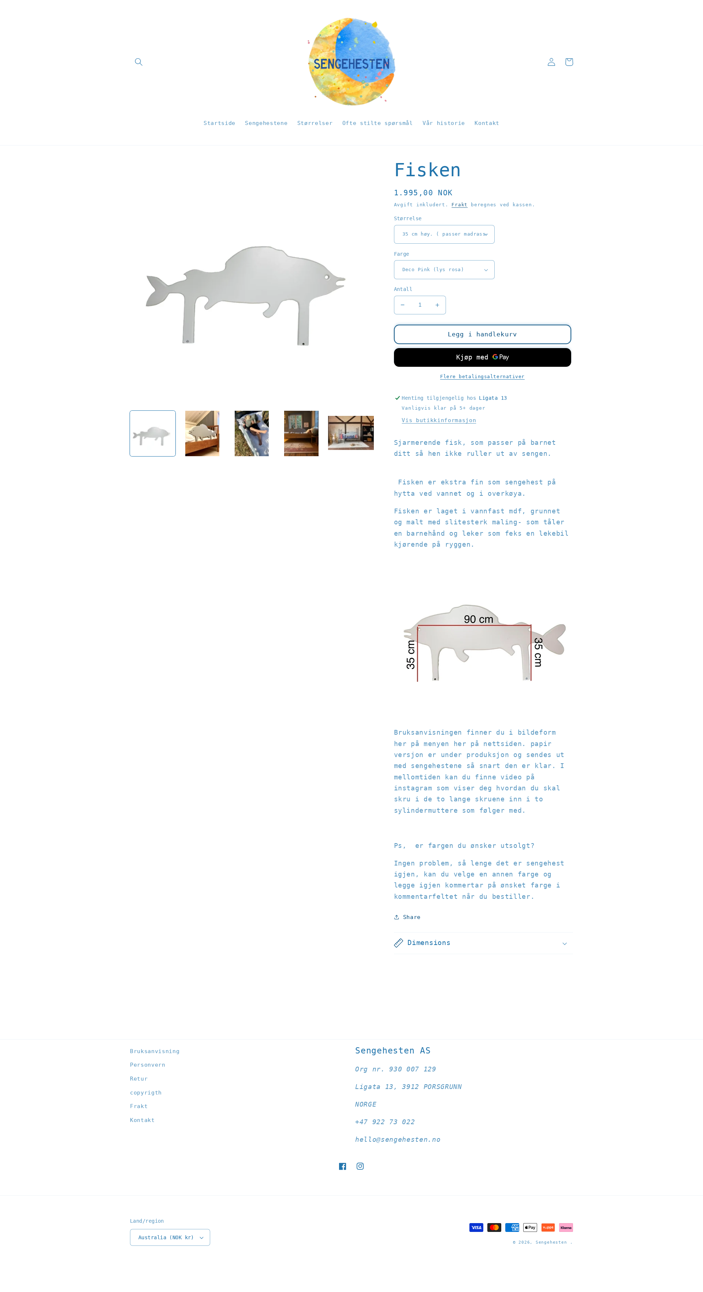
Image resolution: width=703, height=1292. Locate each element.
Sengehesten (551, 1242)
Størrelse (408, 218)
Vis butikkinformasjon (439, 420)
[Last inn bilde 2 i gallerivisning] (202, 433)
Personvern (147, 1065)
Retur (139, 1078)
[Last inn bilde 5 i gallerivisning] (350, 433)
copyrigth (146, 1092)
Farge (401, 254)
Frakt (459, 204)
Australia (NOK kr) (166, 1237)
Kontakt (142, 1120)
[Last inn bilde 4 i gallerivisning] (301, 433)
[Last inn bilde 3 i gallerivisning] (252, 433)
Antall (403, 289)
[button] (139, 62)
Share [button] (412, 917)
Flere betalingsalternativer (482, 376)
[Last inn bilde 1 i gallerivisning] (152, 433)
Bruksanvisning (154, 1051)
